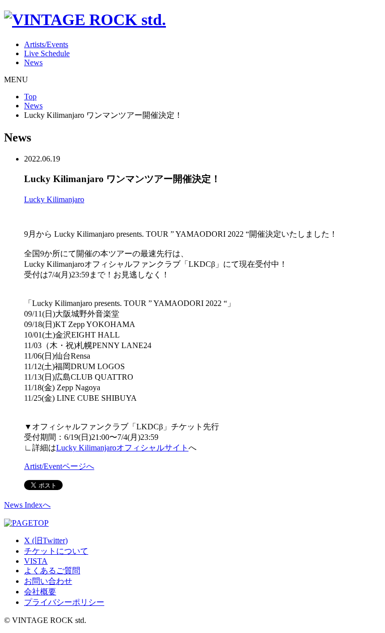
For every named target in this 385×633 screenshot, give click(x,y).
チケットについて (56, 551)
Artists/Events (46, 44)
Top (30, 96)
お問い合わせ (48, 581)
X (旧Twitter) (46, 540)
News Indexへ (27, 505)
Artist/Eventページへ (59, 466)
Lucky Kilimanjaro (54, 199)
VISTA (36, 561)
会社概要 (40, 591)
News (33, 62)
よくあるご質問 (52, 570)
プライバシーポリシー (64, 602)
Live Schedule (47, 53)
